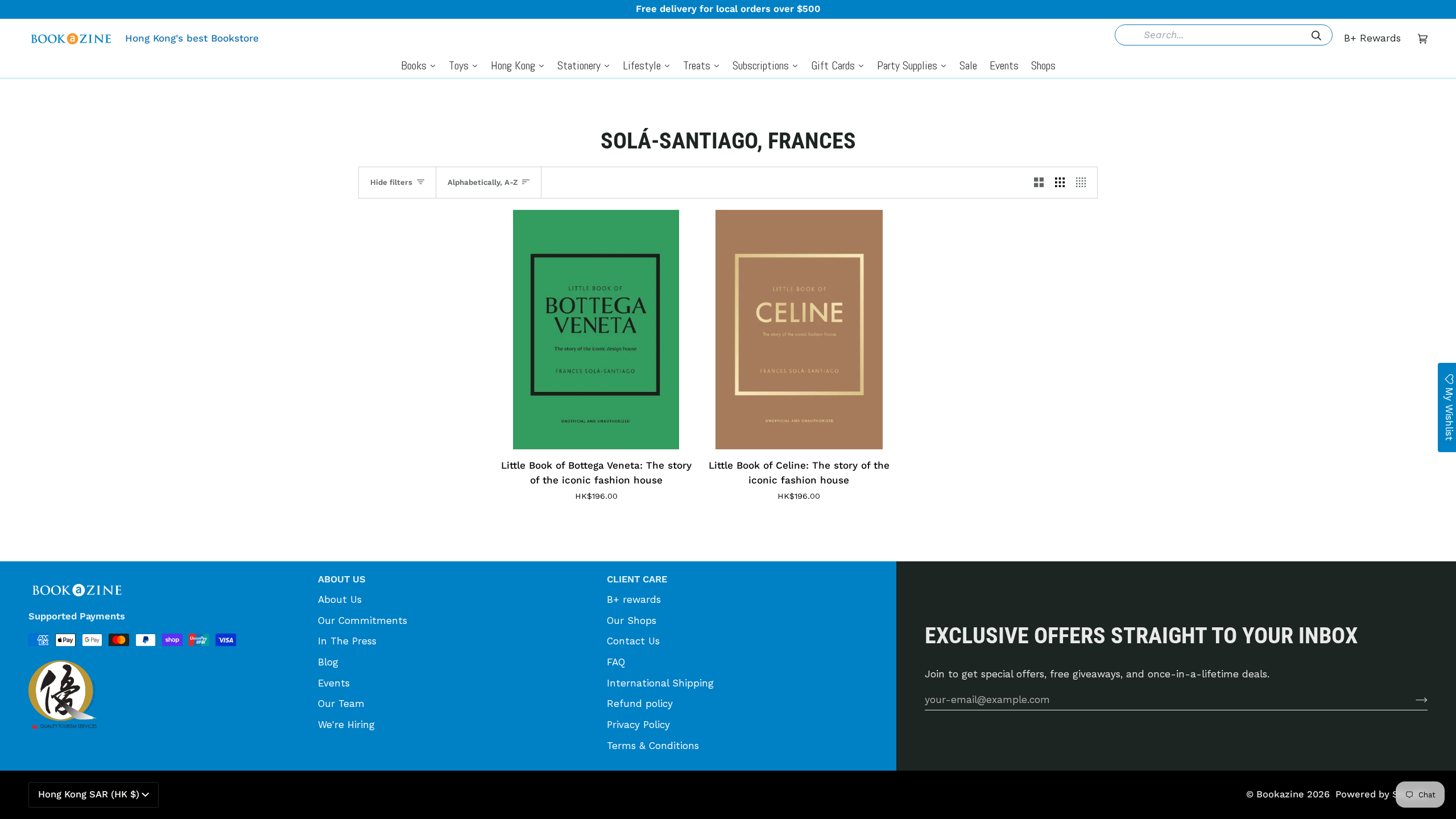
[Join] (1412, 699)
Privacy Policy (638, 724)
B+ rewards (634, 599)
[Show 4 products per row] (1083, 182)
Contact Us (633, 641)
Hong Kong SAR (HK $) (88, 794)
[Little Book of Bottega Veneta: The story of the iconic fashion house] (596, 329)
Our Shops (631, 620)
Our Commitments (362, 620)
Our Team (341, 703)
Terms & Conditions (653, 745)
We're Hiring (346, 724)
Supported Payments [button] (76, 616)
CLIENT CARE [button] (637, 579)
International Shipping (660, 683)
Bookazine (1280, 794)
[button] (167, 575)
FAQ (616, 662)
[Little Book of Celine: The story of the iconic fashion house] (799, 329)
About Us (340, 599)
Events (334, 683)
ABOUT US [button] (342, 579)
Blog (328, 662)
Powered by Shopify (1381, 794)
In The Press (347, 641)
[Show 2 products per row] (1038, 182)
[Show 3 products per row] (1059, 182)
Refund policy (640, 703)
